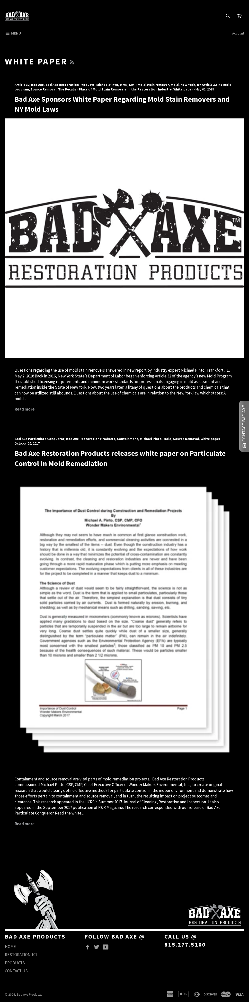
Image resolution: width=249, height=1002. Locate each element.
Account (238, 33)
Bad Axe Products (29, 995)
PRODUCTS (15, 963)
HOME (10, 946)
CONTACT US (16, 971)
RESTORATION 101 (21, 954)
